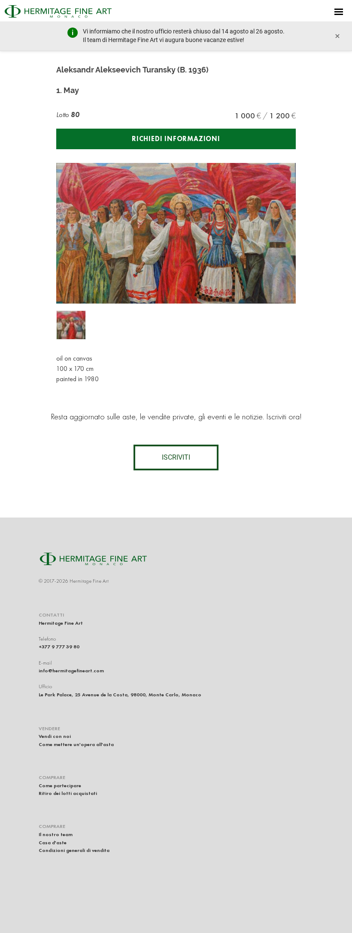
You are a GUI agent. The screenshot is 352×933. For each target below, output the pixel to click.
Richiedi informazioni (176, 139)
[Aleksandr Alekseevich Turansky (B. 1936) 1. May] (71, 325)
